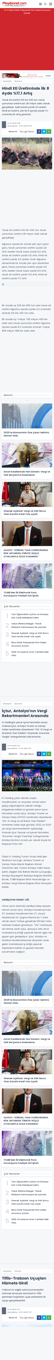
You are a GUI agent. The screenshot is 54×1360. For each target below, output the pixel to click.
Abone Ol (13, 131)
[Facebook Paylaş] (39, 131)
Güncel (18, 1271)
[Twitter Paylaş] (44, 131)
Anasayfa (7, 81)
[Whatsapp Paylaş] (49, 131)
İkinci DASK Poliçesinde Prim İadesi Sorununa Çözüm (27, 11)
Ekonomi (18, 81)
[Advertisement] (27, 43)
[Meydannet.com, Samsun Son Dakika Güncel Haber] (14, 4)
